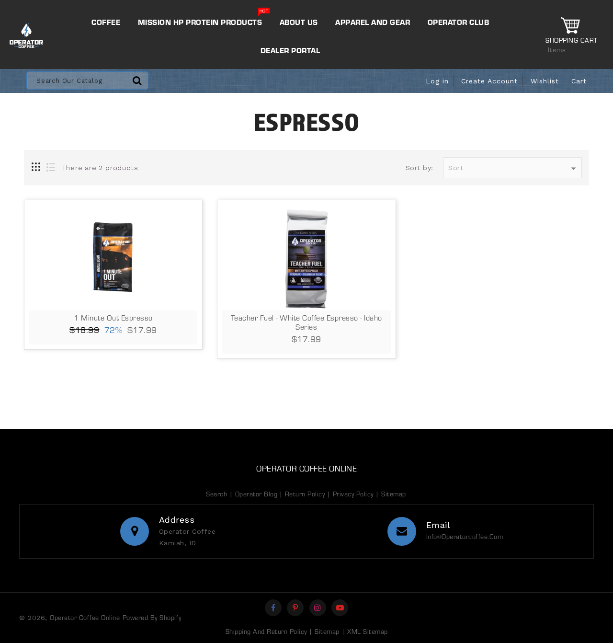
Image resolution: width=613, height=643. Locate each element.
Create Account (489, 81)
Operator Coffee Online (306, 468)
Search (216, 493)
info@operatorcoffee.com (464, 536)
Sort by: (419, 168)
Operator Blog (257, 493)
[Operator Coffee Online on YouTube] (340, 607)
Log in (437, 81)
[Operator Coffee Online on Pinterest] (295, 607)
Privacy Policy (353, 493)
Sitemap (393, 493)
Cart (579, 81)
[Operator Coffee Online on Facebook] (273, 607)
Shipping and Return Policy (266, 631)
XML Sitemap (367, 631)
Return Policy (305, 493)
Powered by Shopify (152, 617)
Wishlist (545, 81)
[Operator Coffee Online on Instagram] (317, 607)
